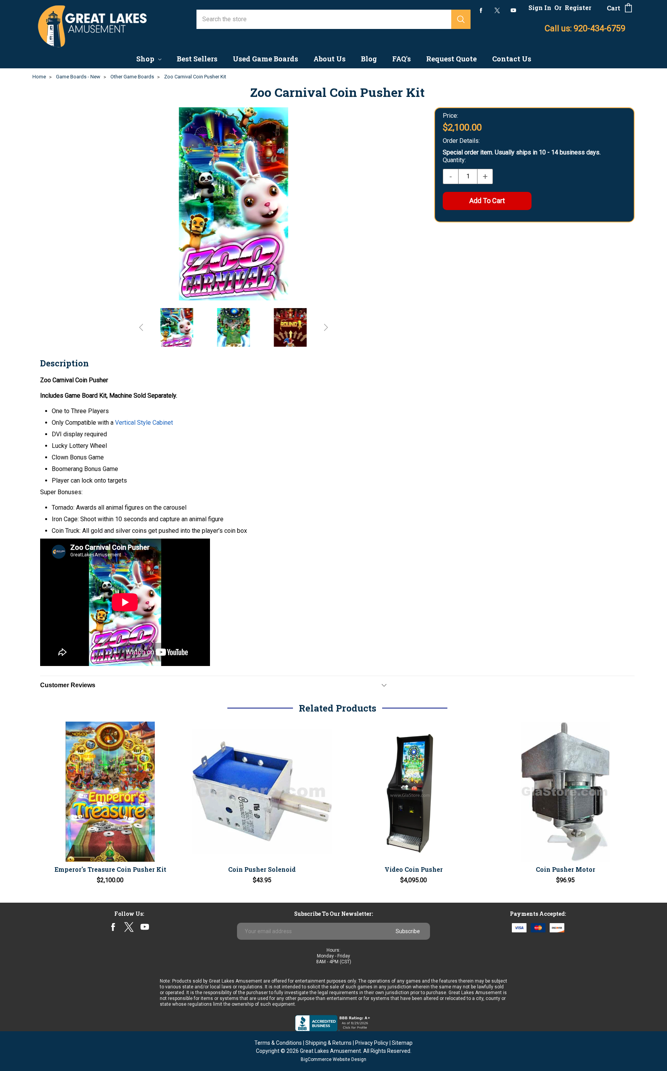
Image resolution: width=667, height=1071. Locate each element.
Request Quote (451, 58)
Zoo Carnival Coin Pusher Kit (195, 77)
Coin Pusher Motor (565, 869)
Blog (369, 58)
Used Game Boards (265, 58)
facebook (481, 10)
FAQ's (401, 58)
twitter (497, 10)
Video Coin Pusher (413, 869)
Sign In (539, 7)
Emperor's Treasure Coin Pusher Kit (110, 869)
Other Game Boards (132, 77)
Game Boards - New (78, 77)
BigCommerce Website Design (333, 1059)
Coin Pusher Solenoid (262, 869)
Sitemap (402, 1043)
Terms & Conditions (278, 1043)
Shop (146, 58)
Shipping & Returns (328, 1043)
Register (578, 7)
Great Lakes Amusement (330, 1051)
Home (39, 77)
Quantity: (454, 160)
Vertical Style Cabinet (144, 422)
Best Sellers (197, 58)
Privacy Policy (371, 1043)
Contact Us (511, 58)
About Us (329, 58)
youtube (513, 10)
